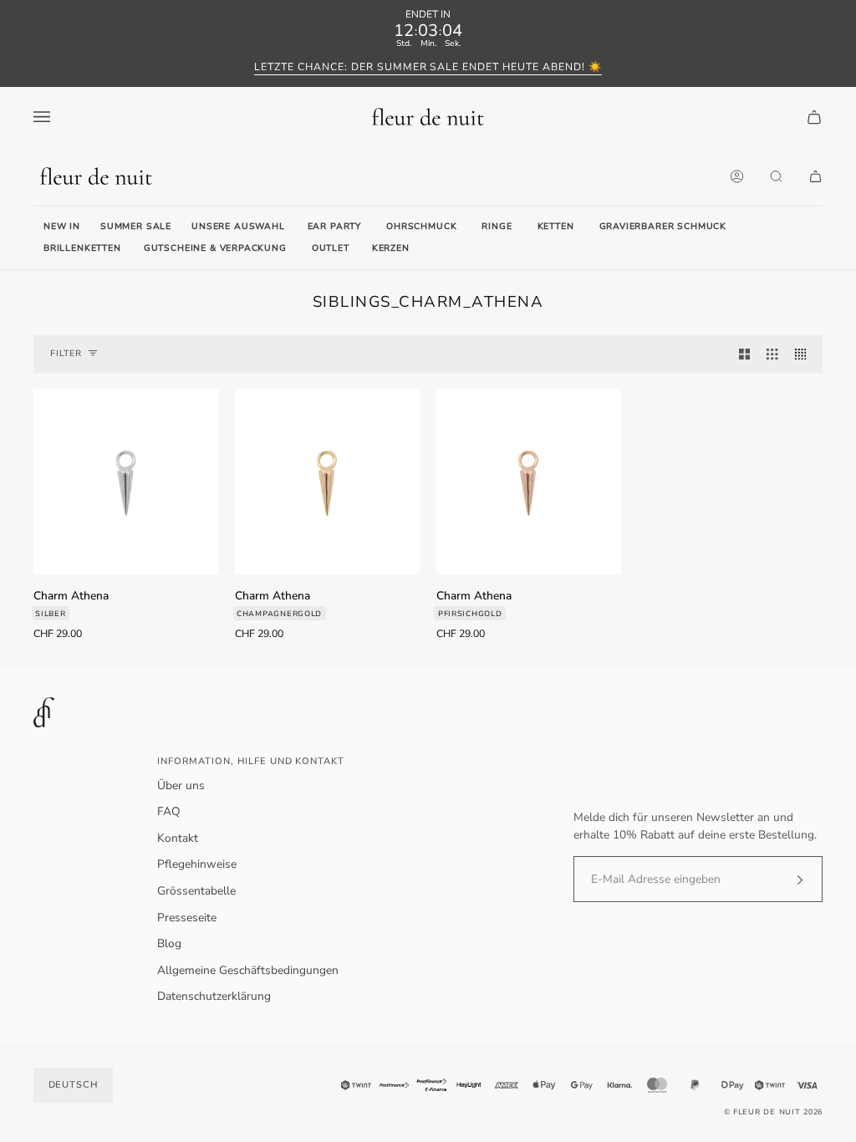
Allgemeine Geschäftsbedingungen (248, 970)
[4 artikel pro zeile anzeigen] (805, 354)
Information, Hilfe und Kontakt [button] (250, 761)
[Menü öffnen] (58, 116)
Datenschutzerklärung (214, 996)
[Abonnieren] (786, 879)
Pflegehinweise (197, 864)
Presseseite (187, 917)
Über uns (181, 785)
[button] (334, 227)
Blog (169, 943)
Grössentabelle (196, 891)
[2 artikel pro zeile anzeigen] (744, 354)
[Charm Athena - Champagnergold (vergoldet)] (327, 481)
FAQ (169, 811)
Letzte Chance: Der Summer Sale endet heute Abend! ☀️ (428, 67)
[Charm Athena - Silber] (126, 481)
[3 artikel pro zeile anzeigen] (772, 354)
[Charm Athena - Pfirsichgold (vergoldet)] (529, 481)
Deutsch (73, 1084)
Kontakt (177, 838)
